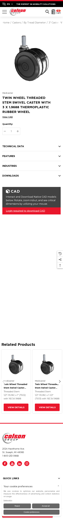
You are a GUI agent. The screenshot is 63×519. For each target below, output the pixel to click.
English (7, 4)
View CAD (7, 117)
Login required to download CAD (25, 210)
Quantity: (7, 124)
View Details (16, 407)
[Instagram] (26, 463)
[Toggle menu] (4, 12)
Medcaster (7, 93)
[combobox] (7, 4)
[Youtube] (12, 463)
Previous (3, 381)
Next (60, 381)
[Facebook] (4, 463)
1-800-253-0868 (10, 455)
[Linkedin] (19, 463)
